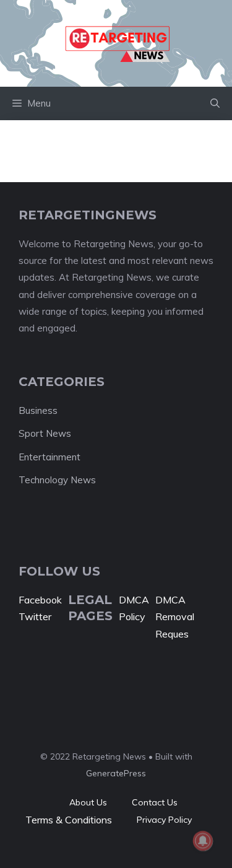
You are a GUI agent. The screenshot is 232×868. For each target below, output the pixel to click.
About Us (88, 802)
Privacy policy (164, 819)
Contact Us (155, 802)
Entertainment (49, 457)
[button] (215, 103)
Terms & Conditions (68, 819)
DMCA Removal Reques (174, 616)
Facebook (40, 600)
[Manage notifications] (203, 841)
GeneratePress (116, 773)
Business (38, 410)
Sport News (45, 433)
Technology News (57, 480)
